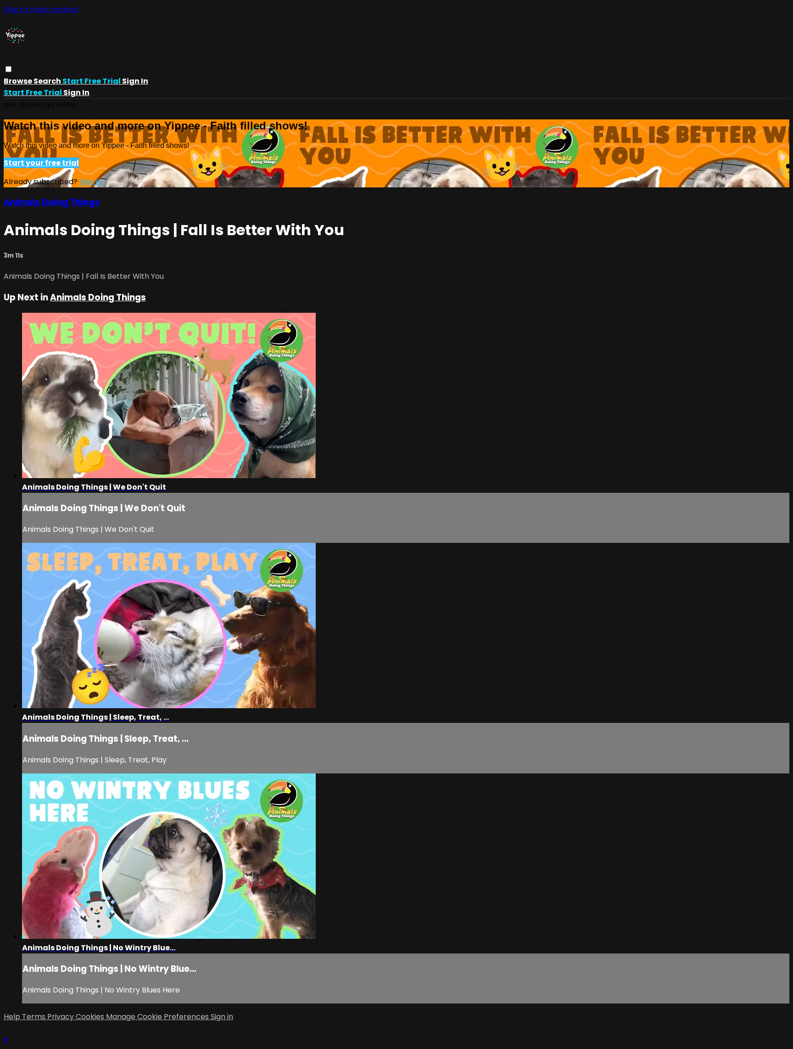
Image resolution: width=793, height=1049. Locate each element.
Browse (19, 81)
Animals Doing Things (52, 202)
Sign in (135, 81)
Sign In (76, 92)
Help (13, 1016)
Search (48, 81)
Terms (34, 1016)
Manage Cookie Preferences (158, 1016)
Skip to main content (41, 9)
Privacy (61, 1016)
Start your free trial (41, 163)
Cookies (91, 1016)
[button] (8, 69)
